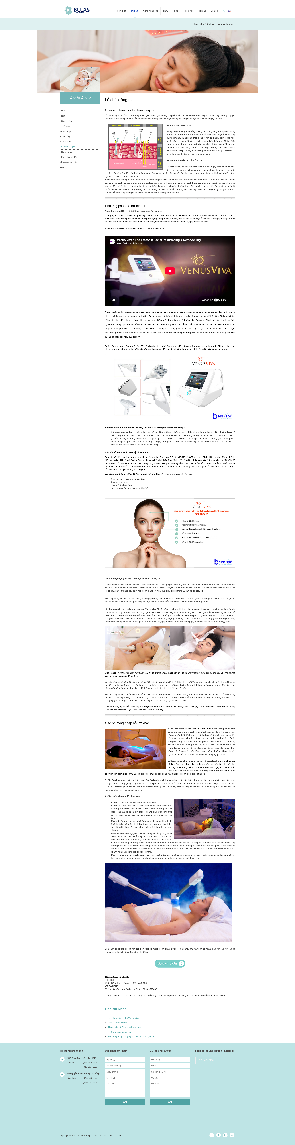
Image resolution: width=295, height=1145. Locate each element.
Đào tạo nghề (67, 167)
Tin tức (166, 11)
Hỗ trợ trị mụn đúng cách (120, 1032)
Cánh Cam (116, 1135)
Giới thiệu (121, 11)
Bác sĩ (177, 11)
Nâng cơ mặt (67, 152)
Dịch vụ (134, 11)
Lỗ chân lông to (68, 147)
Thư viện (189, 11)
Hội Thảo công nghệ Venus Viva (123, 1018)
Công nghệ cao (150, 11)
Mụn (63, 111)
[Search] (224, 11)
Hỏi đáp (202, 11)
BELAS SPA (206, 1060)
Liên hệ (214, 11)
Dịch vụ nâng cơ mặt (118, 1022)
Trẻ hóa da (66, 142)
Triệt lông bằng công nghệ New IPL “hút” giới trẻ (131, 1036)
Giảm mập (66, 131)
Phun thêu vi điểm (69, 157)
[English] (230, 11)
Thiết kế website (100, 1135)
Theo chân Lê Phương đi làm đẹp (124, 1027)
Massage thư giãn (69, 162)
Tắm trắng (65, 136)
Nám (63, 116)
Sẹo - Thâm (66, 121)
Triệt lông (65, 126)
